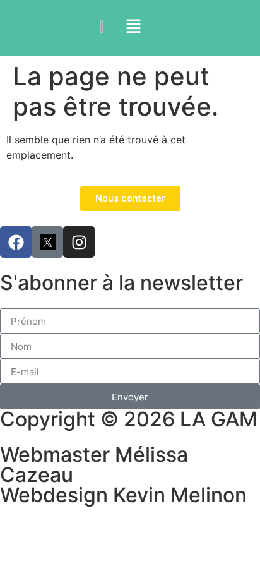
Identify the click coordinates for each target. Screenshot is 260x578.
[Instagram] (79, 242)
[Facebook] (16, 242)
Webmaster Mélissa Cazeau (94, 464)
